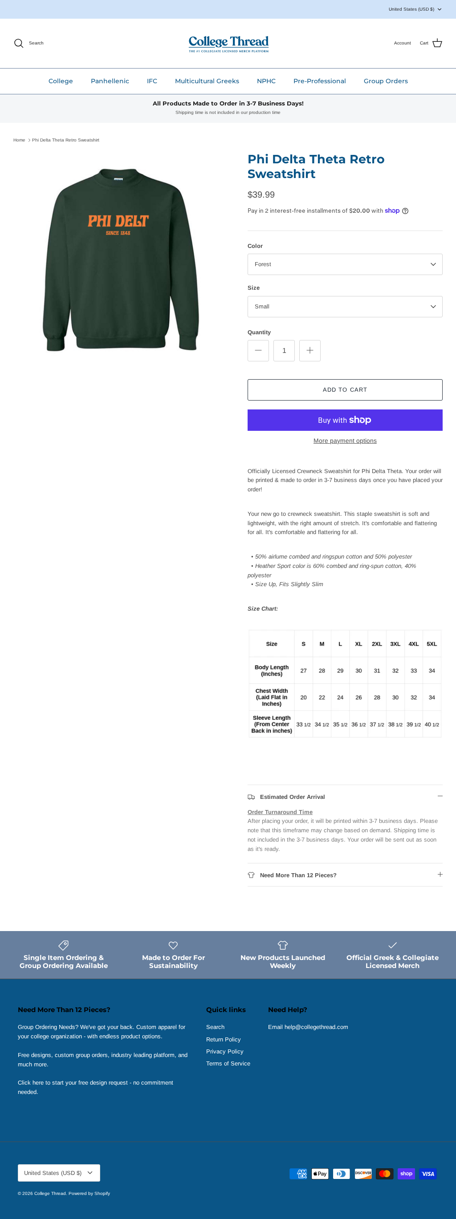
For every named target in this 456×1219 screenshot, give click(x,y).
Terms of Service (228, 1063)
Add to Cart (345, 389)
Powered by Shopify (89, 1193)
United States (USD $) (411, 9)
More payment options (345, 440)
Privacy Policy (225, 1051)
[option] (120, 259)
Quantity (259, 332)
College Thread (50, 1193)
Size (254, 287)
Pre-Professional (319, 81)
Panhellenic (110, 81)
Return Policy (223, 1039)
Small (262, 306)
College (61, 81)
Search (215, 1027)
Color (255, 246)
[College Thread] (228, 43)
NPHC (266, 81)
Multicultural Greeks (207, 81)
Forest (263, 264)
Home (19, 140)
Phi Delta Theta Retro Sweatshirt (65, 140)
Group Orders (386, 81)
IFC (152, 81)
